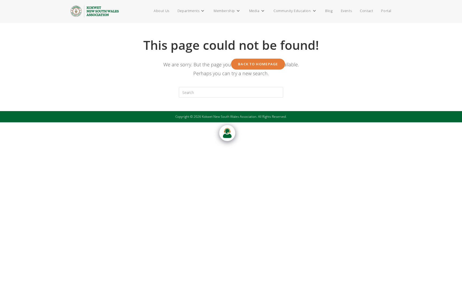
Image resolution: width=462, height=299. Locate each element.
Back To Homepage (258, 64)
